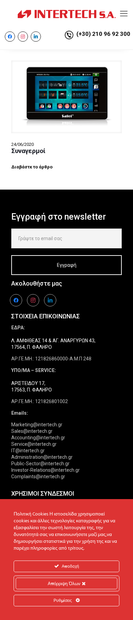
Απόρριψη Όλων (65, 583)
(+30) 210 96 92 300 (103, 33)
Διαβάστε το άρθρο (32, 166)
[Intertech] (66, 13)
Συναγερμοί (28, 151)
